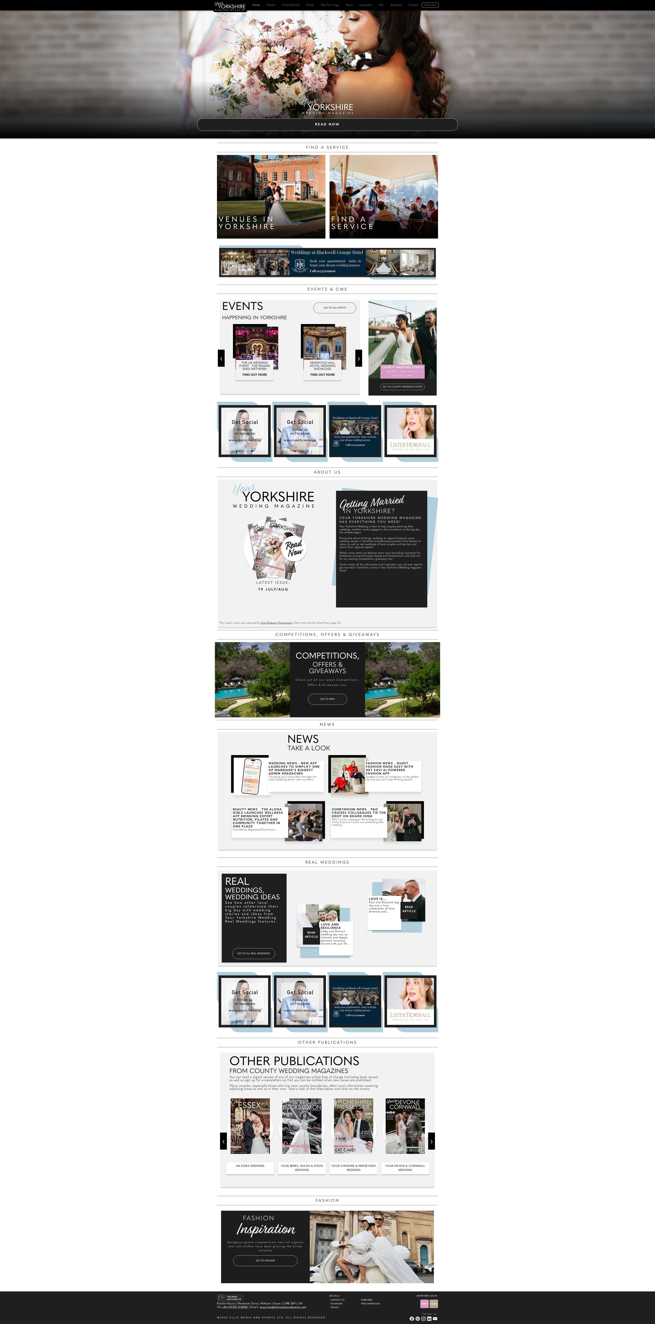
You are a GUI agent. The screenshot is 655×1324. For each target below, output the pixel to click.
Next (358, 358)
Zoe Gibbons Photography (277, 623)
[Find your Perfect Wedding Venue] (271, 196)
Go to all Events (335, 308)
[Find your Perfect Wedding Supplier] (384, 196)
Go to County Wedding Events (403, 387)
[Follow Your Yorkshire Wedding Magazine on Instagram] (245, 431)
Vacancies (336, 1304)
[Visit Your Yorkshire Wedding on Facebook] (412, 1318)
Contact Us (337, 1300)
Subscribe (430, 5)
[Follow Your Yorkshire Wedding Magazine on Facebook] (300, 431)
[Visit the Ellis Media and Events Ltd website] (230, 1298)
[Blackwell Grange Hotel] (327, 262)
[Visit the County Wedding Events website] (425, 1303)
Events (310, 5)
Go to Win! (327, 699)
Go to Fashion (265, 1260)
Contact (413, 5)
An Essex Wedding (250, 1166)
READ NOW (327, 124)
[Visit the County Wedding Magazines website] (434, 1303)
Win (381, 5)
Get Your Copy (330, 5)
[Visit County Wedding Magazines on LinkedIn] (429, 1318)
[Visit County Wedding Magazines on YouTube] (435, 1318)
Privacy (334, 1308)
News (349, 5)
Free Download (370, 1304)
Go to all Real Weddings (253, 953)
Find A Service (290, 5)
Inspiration (366, 5)
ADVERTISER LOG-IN (427, 1296)
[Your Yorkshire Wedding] (230, 6)
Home (256, 5)
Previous (221, 358)
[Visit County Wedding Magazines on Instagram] (423, 1318)
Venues (271, 5)
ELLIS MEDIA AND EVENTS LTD (256, 1317)
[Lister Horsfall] (410, 431)
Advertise (396, 5)
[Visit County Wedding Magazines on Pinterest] (418, 1318)
